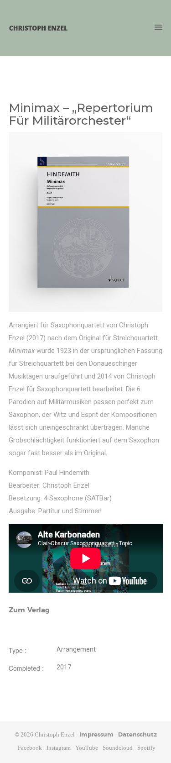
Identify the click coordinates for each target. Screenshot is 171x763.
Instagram (59, 747)
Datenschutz (137, 735)
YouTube (86, 747)
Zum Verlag (29, 610)
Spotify (146, 747)
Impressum (96, 735)
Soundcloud (118, 747)
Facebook (30, 747)
